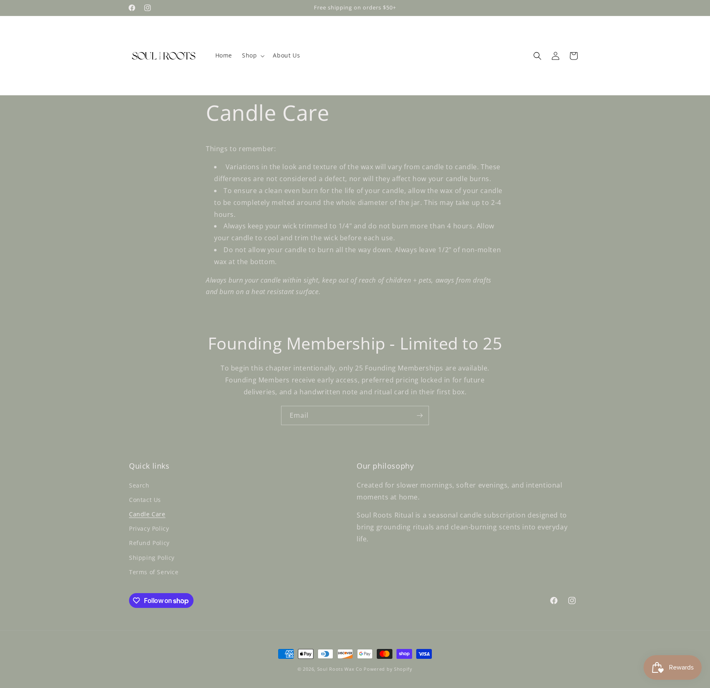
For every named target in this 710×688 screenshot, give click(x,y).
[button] (252, 55)
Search (139, 485)
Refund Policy (149, 543)
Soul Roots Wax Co (339, 669)
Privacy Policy (149, 528)
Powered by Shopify (388, 669)
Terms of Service (154, 572)
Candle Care (147, 514)
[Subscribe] (419, 415)
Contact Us (145, 500)
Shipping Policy (152, 557)
